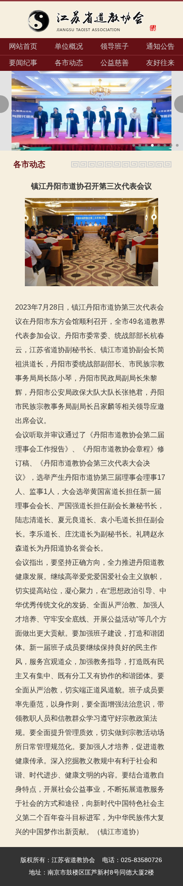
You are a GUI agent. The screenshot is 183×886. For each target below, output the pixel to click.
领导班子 (114, 46)
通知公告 (160, 46)
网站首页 (23, 46)
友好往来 (160, 62)
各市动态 (69, 62)
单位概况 (69, 46)
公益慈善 (114, 62)
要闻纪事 (23, 62)
